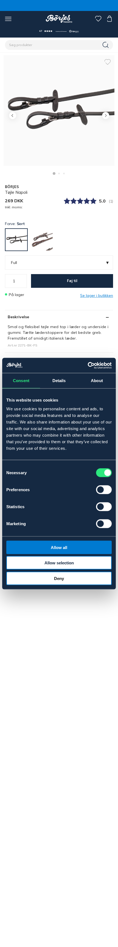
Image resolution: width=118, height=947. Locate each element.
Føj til (72, 280)
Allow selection (59, 563)
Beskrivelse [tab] (18, 316)
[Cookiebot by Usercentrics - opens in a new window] (88, 365)
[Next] (105, 115)
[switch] (104, 489)
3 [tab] (63, 173)
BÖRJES (12, 186)
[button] (59, 31)
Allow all (59, 547)
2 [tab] (59, 173)
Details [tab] (59, 380)
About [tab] (97, 380)
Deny (59, 578)
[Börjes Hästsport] (59, 19)
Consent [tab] (21, 380)
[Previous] (12, 115)
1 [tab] (54, 173)
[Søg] (106, 45)
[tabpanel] (59, 110)
